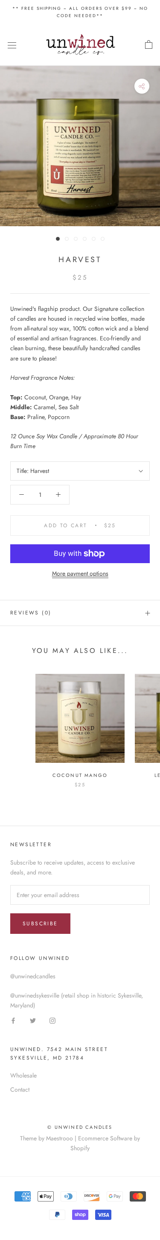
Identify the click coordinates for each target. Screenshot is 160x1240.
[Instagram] (52, 1020)
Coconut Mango (80, 775)
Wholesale (23, 1075)
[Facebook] (13, 1020)
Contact (19, 1089)
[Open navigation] (12, 44)
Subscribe (40, 923)
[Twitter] (33, 1020)
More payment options (80, 573)
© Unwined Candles (79, 1127)
